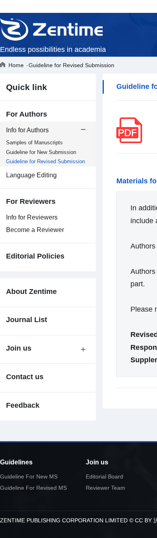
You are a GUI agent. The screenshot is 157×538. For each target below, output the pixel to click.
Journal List (26, 320)
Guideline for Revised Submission (71, 65)
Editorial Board (104, 476)
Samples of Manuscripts (34, 143)
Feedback (22, 405)
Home (16, 65)
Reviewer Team (105, 488)
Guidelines (16, 462)
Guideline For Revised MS (33, 488)
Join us (97, 462)
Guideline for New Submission (41, 152)
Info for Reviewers (32, 217)
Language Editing (31, 175)
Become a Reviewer (35, 229)
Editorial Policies (35, 256)
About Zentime (31, 292)
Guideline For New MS (29, 476)
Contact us (24, 377)
